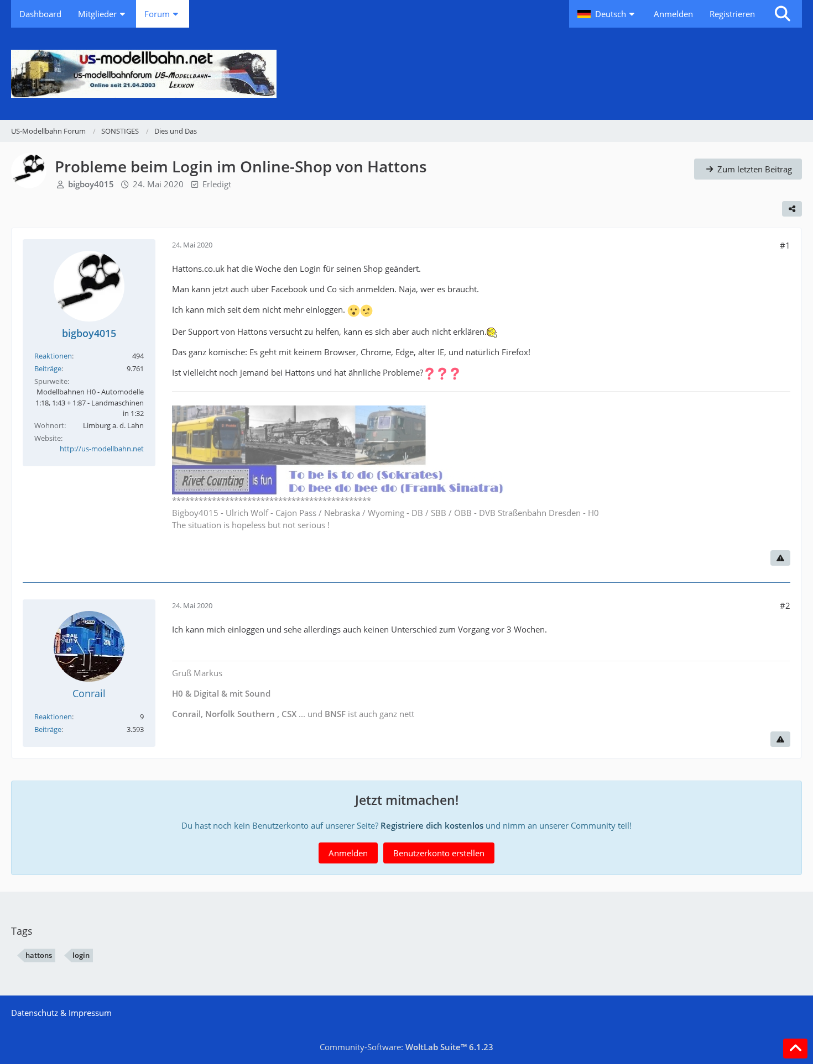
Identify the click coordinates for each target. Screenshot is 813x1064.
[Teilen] (792, 209)
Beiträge (47, 368)
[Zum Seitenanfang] (795, 1048)
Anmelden (673, 13)
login (81, 955)
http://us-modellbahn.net (102, 449)
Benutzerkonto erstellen (438, 852)
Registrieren (732, 13)
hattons (38, 955)
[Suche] (782, 14)
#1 (785, 245)
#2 (785, 605)
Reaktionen (53, 356)
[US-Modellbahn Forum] (406, 73)
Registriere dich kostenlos (432, 825)
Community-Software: (406, 1046)
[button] (607, 14)
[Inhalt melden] (780, 558)
